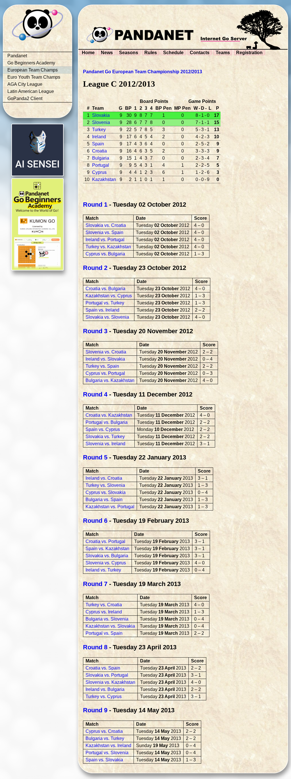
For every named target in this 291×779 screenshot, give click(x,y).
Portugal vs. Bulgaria (107, 422)
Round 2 (95, 267)
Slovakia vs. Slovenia (107, 317)
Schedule (173, 52)
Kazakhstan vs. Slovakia (110, 626)
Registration (249, 52)
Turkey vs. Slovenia (105, 485)
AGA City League (24, 84)
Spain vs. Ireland (102, 310)
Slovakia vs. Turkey (105, 436)
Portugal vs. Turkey (105, 302)
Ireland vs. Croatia (104, 478)
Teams (223, 52)
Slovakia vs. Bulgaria (107, 555)
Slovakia (101, 115)
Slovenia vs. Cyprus (106, 562)
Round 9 (95, 710)
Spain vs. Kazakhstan (107, 548)
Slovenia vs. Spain (104, 232)
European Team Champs (32, 70)
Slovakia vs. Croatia (106, 225)
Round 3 (95, 331)
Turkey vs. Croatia (104, 604)
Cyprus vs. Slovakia (106, 492)
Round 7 (95, 583)
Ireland (99, 136)
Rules (150, 52)
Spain (98, 143)
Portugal (100, 165)
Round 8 (95, 647)
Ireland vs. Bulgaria (105, 689)
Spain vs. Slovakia (104, 759)
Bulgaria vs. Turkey (105, 738)
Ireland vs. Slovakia (105, 359)
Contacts (199, 52)
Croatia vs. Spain (103, 668)
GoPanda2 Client (24, 98)
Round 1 (95, 204)
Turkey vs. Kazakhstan (108, 246)
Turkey (99, 129)
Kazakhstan (104, 179)
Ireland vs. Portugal (105, 239)
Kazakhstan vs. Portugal (110, 506)
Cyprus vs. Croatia (104, 731)
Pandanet (17, 55)
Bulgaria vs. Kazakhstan (110, 380)
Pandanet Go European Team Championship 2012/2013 (142, 71)
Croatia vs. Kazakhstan (109, 415)
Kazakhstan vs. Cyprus (109, 295)
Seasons (128, 52)
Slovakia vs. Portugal (107, 675)
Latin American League (30, 91)
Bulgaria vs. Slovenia (107, 619)
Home (88, 52)
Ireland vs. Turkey (103, 570)
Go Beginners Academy (31, 62)
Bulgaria (100, 158)
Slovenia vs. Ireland (105, 443)
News (107, 52)
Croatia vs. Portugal (105, 541)
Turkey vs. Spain (102, 366)
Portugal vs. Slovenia (107, 752)
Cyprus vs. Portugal (105, 373)
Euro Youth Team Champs (33, 77)
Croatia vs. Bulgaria (105, 288)
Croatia (99, 151)
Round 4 (95, 394)
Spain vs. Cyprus (103, 429)
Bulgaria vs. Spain (104, 499)
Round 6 (95, 520)
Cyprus (99, 172)
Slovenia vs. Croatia (106, 351)
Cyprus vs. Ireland (104, 611)
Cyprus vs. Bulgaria (105, 253)
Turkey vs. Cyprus (104, 696)
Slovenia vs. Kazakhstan (110, 682)
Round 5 (95, 457)
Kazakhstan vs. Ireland (108, 745)
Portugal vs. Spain (104, 633)
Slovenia (101, 122)
